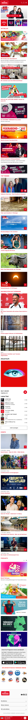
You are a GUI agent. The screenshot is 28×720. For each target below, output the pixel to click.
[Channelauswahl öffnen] (23, 3)
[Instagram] (26, 694)
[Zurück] (24, 560)
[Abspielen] (25, 718)
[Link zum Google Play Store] (20, 663)
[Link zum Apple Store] (7, 663)
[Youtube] (22, 694)
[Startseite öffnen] (4, 3)
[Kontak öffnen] (22, 3)
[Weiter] (26, 560)
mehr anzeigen (14, 428)
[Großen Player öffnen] (21, 718)
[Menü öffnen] (26, 3)
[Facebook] (24, 694)
